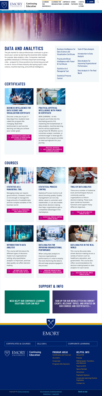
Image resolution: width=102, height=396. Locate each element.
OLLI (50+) (41, 343)
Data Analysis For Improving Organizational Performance (87, 63)
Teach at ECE (81, 366)
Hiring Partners (74, 3)
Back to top (82, 391)
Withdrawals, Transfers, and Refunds (85, 362)
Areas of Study (19, 11)
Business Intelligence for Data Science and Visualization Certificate (66, 51)
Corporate (56, 361)
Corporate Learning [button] (66, 3)
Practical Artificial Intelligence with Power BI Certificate (66, 61)
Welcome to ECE (7, 11)
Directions (80, 372)
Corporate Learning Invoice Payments (86, 379)
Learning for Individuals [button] (46, 5)
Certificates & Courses (18, 343)
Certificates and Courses (61, 355)
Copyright (55, 394)
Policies (79, 358)
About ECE (80, 355)
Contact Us (80, 383)
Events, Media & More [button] (81, 4)
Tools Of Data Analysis (86, 49)
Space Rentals (81, 369)
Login (91, 1)
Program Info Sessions (61, 364)
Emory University (23, 392)
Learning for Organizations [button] (56, 4)
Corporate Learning (79, 343)
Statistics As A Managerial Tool (63, 69)
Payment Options (83, 375)
